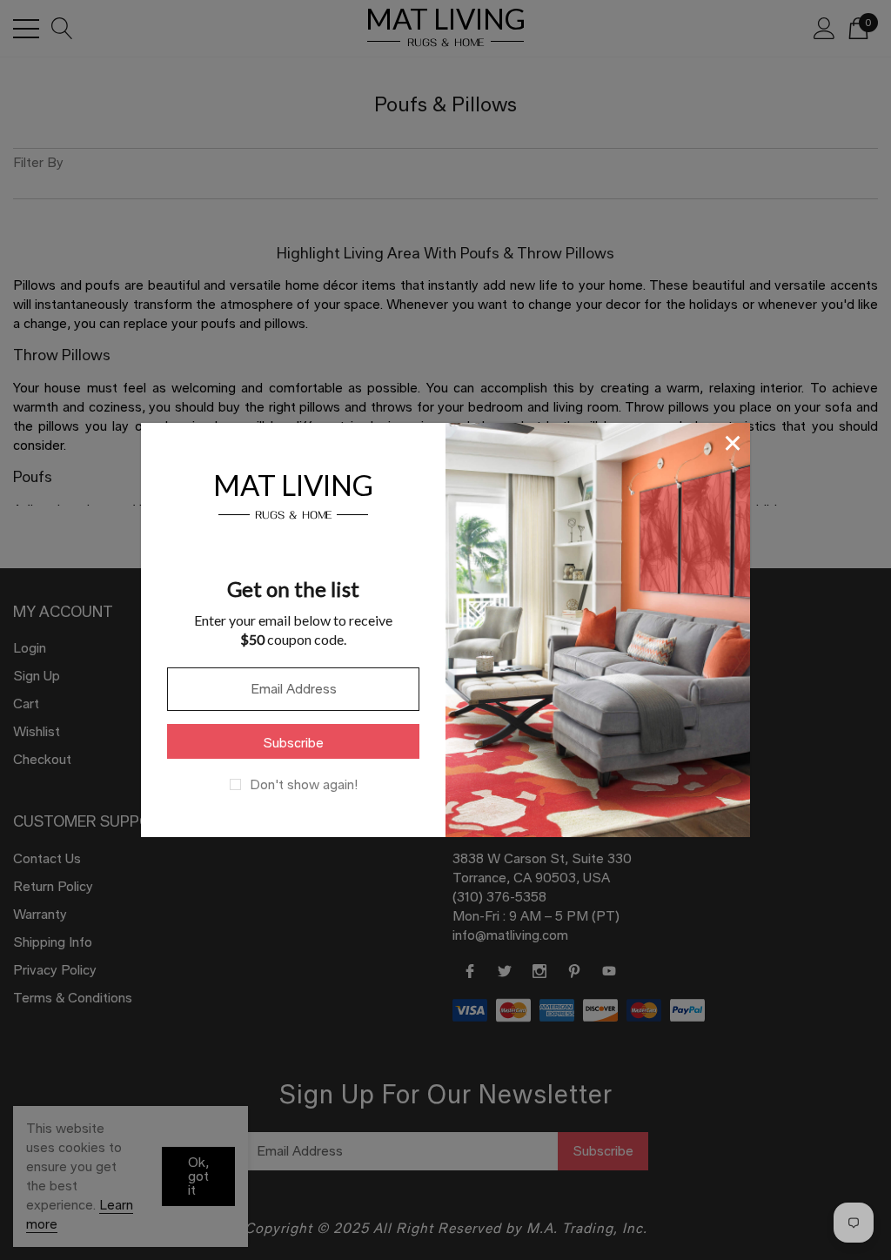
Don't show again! (304, 785)
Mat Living (293, 493)
